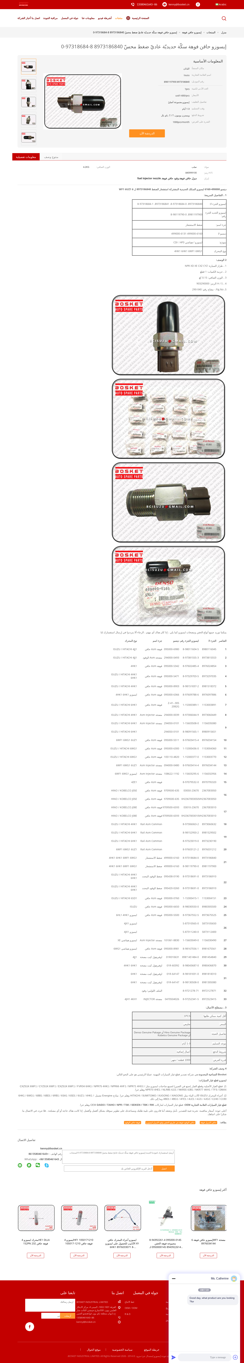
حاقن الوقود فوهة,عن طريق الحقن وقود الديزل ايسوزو (170, 1122)
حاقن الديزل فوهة (208, 1122)
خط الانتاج (129, 1301)
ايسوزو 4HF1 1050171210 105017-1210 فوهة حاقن (78, 1241)
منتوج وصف (51, 157)
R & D (127, 1314)
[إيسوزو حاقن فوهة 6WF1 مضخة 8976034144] (209, 1217)
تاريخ (168, 1308)
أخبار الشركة (24, 18)
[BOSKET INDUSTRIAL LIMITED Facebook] (199, 4)
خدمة (168, 1314)
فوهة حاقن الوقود (132, 1122)
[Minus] (173, 1278)
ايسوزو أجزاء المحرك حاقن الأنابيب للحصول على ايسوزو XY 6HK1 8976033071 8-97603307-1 (122, 1245)
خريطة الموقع (151, 1349)
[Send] (173, 1357)
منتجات (119, 18)
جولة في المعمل (69, 18)
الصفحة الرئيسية (140, 18)
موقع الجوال (94, 1349)
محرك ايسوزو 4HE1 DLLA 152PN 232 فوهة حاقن (36, 1241)
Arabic (222, 4)
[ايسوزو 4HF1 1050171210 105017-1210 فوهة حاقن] (79, 1217)
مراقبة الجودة (50, 18)
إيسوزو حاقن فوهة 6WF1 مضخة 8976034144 (208, 1241)
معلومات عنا (88, 18)
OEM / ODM (131, 1308)
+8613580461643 (39, 1153)
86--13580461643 (147, 4)
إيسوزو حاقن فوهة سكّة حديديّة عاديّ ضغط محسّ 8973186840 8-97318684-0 (135, 32)
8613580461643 (49, 1159)
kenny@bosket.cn (179, 4)
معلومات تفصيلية (26, 157)
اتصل (164, 1168)
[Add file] (235, 1357)
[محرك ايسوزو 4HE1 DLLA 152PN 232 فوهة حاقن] (36, 1217)
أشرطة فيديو (105, 18)
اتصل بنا (36, 18)
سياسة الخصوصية (122, 1349)
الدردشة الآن (147, 133)
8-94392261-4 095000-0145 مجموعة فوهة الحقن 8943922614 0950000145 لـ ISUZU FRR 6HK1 (165, 1245)
